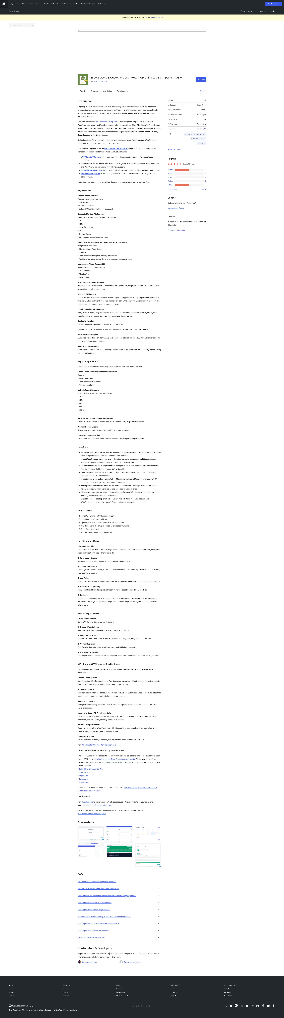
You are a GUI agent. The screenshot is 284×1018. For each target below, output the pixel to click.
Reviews (94, 91)
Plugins (65, 992)
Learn (118, 985)
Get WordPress (273, 4)
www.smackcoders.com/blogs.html (92, 813)
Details (83, 91)
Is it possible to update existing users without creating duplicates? (104, 917)
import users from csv (198, 138)
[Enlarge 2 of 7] (101, 845)
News (11, 989)
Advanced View (174, 149)
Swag (173, 996)
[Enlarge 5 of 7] (158, 829)
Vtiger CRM (84, 782)
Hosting (12, 992)
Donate (173, 992)
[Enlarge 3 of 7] (130, 829)
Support (203, 91)
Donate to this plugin (176, 230)
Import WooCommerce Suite (93, 170)
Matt (226, 989)
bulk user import (189, 134)
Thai (31, 1006)
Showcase (66, 985)
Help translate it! (157, 17)
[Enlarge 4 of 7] (130, 847)
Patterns (66, 996)
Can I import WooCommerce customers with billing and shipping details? (107, 896)
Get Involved (174, 985)
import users (201, 134)
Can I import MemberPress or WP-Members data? (98, 924)
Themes (66, 989)
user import (201, 143)
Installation (107, 91)
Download (201, 79)
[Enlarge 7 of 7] (158, 862)
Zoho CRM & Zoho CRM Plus (91, 769)
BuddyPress (229, 996)
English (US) (201, 129)
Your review (172, 189)
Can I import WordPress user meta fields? (94, 903)
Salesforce (83, 772)
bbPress (228, 992)
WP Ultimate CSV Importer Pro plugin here (99, 745)
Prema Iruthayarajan (132, 962)
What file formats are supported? (91, 938)
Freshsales (83, 779)
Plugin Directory (15, 11)
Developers (120, 992)
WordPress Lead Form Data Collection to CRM (116, 759)
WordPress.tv (122, 996)
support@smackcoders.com (99, 805)
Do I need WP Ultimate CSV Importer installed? (97, 882)
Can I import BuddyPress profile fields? (93, 931)
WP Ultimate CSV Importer (106, 122)
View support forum (176, 208)
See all (203, 189)
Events (172, 989)
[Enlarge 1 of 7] (101, 829)
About (11, 985)
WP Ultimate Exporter (90, 173)
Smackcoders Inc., (100, 81)
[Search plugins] (32, 25)
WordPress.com (230, 985)
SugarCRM (83, 776)
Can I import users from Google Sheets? (94, 910)
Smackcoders (87, 802)
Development (122, 91)
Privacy (11, 996)
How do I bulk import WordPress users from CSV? (98, 889)
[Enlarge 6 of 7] (158, 846)
